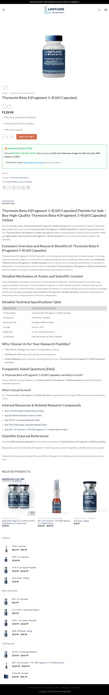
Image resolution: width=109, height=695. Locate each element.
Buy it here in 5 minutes (34, 162)
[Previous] (2, 504)
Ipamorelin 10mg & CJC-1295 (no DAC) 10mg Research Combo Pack (18, 522)
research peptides (25, 182)
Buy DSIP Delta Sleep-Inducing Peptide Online (26, 424)
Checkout (66, 688)
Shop (37, 688)
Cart (57, 688)
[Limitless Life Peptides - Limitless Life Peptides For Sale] (54, 10)
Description (8, 203)
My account (47, 688)
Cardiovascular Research (22, 93)
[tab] (8, 203)
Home (4, 93)
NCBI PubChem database (22, 441)
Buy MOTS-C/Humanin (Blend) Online (22, 420)
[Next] (107, 504)
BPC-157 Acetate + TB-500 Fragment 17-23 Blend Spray (54, 522)
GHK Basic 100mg (81, 521)
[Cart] (105, 10)
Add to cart (26, 136)
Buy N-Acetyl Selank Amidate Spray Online (24, 410)
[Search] (99, 9)
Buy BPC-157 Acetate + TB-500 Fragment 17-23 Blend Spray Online (36, 429)
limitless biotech (12, 182)
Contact (76, 688)
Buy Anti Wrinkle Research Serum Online (23, 415)
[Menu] (3, 10)
